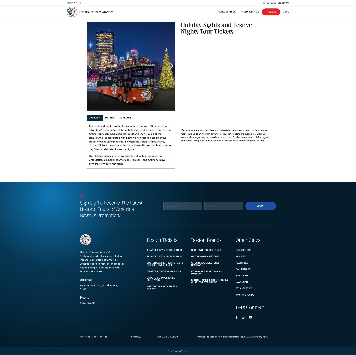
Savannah (252, 282)
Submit (261, 205)
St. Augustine (252, 288)
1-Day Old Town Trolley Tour (164, 250)
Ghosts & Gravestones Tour (164, 271)
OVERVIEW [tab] (95, 117)
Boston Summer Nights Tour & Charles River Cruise (165, 264)
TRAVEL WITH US (226, 11)
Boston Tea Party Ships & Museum (163, 287)
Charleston (252, 250)
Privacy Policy (134, 337)
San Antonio (252, 269)
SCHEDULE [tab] (125, 117)
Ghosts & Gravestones (207, 256)
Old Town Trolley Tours (207, 250)
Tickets (271, 11)
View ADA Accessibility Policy (254, 336)
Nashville (252, 263)
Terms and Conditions (167, 337)
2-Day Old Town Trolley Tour (164, 256)
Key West (252, 256)
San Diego (252, 276)
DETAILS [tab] (110, 117)
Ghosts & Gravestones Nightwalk (163, 279)
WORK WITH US (250, 11)
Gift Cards (271, 3)
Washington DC (252, 295)
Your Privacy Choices (178, 351)
